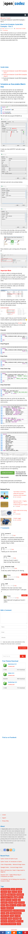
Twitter (13, 850)
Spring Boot (4, 918)
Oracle (17, 28)
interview (15, 899)
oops (7, 905)
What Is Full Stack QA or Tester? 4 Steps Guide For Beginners (13, 871)
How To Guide (22, 28)
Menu (2, 15)
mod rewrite (21, 902)
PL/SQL (20, 323)
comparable (19, 889)
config (9, 891)
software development (15, 913)
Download (11, 666)
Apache (13, 889)
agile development (5, 889)
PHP (24, 905)
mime (16, 902)
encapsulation (20, 894)
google (15, 897)
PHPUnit (3, 907)
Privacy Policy (5, 821)
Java (19, 899)
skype (7, 913)
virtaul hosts (4, 921)
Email (2, 850)
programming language (6, 910)
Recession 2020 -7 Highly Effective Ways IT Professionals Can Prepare (11, 875)
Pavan (3, 28)
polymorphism (10, 907)
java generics (4, 902)
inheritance (8, 899)
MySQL (3, 905)
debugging (3, 894)
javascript (11, 902)
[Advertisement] (14, 10)
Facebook (5, 850)
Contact (4, 814)
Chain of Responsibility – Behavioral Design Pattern (13, 864)
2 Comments (17, 514)
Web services (20, 921)
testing (10, 918)
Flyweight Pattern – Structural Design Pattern (11, 867)
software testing (5, 916)
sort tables (17, 916)
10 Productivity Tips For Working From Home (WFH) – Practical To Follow (13, 880)
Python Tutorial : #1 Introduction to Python (11, 861)
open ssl (19, 905)
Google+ (8, 850)
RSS (10, 850)
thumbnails (15, 918)
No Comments (18, 497)
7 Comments (5, 30)
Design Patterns (11, 894)
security (3, 913)
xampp (19, 923)
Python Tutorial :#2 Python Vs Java (9, 858)
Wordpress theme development (8, 923)
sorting (12, 916)
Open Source (13, 905)
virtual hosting (11, 921)
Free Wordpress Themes (7, 897)
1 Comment (17, 506)
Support (4, 817)
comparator (4, 891)
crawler (19, 891)
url (20, 918)
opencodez (14, 930)
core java (14, 891)
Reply (14, 535)
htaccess (21, 897)
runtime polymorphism (19, 910)
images (2, 899)
